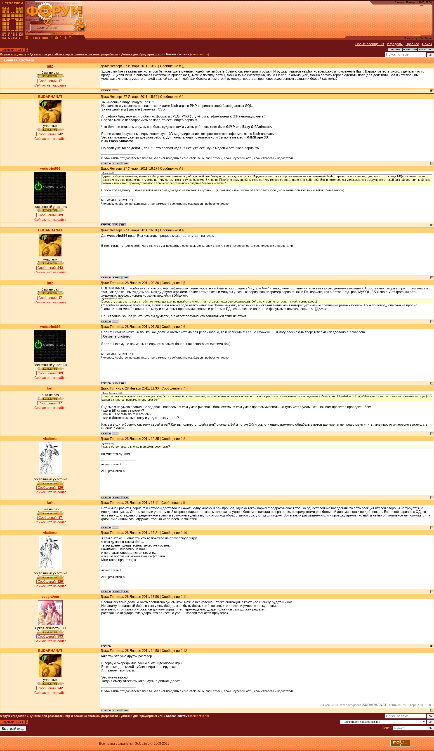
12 (185, 650)
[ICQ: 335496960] (115, 90)
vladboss (50, 439)
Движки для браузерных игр (142, 54)
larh (50, 66)
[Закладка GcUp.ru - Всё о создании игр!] (61, 38)
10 (185, 533)
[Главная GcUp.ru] (13, 38)
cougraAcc (50, 596)
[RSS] (70, 38)
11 (185, 596)
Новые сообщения (369, 44)
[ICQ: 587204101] (122, 224)
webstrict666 (50, 168)
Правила (412, 44)
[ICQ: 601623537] (126, 497)
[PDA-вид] (65, 38)
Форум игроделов (13, 54)
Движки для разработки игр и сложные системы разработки (74, 54)
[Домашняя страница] (126, 163)
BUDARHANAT (50, 97)
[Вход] (52, 38)
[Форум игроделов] (27, 38)
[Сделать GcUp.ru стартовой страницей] (56, 38)
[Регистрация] (39, 38)
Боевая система (177, 54)
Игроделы (395, 44)
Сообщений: (50, 81)
